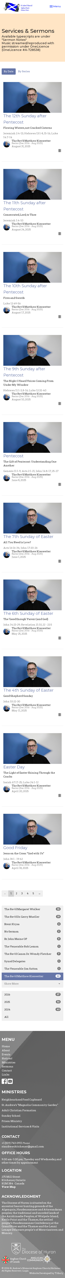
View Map (9, 1186)
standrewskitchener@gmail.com (23, 1146)
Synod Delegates (32, 961)
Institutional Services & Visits (20, 1126)
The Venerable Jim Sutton (32, 968)
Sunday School (11, 1115)
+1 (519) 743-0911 (12, 1143)
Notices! (7, 1058)
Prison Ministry (12, 1121)
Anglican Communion (39, 1259)
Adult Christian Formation (19, 1110)
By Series (24, 71)
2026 (32, 994)
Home (6, 1046)
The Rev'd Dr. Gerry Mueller (32, 916)
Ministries (8, 1062)
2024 (32, 1009)
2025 (32, 1002)
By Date (9, 71)
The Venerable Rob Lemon (32, 946)
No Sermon (32, 931)
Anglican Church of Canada (14, 1259)
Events (6, 1054)
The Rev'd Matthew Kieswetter (32, 976)
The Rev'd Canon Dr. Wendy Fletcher (32, 953)
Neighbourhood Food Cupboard (22, 1099)
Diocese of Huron (35, 1248)
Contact (7, 1070)
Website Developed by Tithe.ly (46, 1273)
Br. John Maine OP (32, 939)
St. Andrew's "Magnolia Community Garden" (30, 1105)
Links (5, 1074)
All (6, 1017)
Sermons (7, 1066)
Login (25, 1270)
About (6, 1050)
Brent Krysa (32, 924)
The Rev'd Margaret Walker (32, 909)
